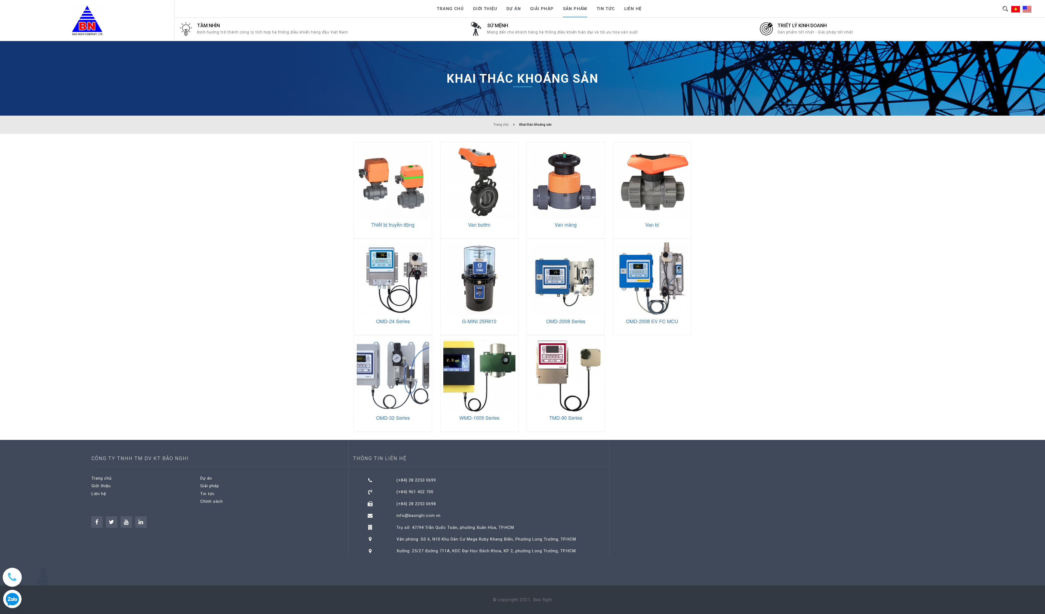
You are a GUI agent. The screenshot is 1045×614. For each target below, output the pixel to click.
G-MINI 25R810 (479, 321)
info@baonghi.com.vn (419, 515)
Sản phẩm (575, 8)
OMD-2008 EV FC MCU (652, 321)
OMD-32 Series (393, 417)
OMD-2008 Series (565, 321)
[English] (1028, 9)
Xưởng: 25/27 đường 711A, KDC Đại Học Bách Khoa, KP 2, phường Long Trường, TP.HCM (486, 550)
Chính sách (211, 501)
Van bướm (479, 224)
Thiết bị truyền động (392, 224)
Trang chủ (450, 8)
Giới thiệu (485, 8)
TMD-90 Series (565, 417)
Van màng (566, 224)
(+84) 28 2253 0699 (416, 480)
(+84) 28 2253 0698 (416, 503)
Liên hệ (633, 8)
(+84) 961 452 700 (415, 491)
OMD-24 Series (393, 321)
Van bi (652, 224)
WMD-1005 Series (479, 417)
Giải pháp (542, 8)
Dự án (513, 8)
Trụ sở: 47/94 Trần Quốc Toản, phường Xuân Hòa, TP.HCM (455, 527)
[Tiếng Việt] (1016, 9)
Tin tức (606, 8)
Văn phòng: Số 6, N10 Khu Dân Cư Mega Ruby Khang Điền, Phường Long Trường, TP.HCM (486, 539)
